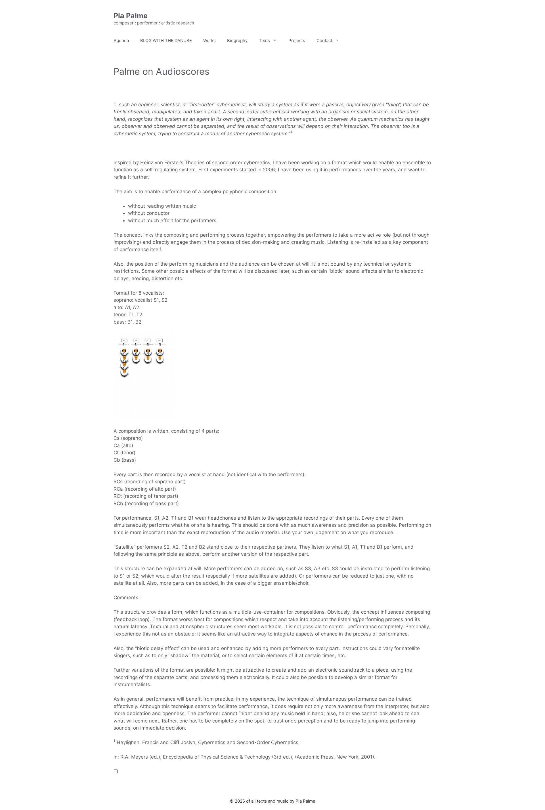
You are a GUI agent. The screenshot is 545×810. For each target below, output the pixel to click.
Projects (296, 40)
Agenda (121, 40)
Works (209, 40)
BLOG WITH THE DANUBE (166, 40)
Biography (237, 40)
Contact (324, 40)
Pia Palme (131, 15)
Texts (264, 40)
